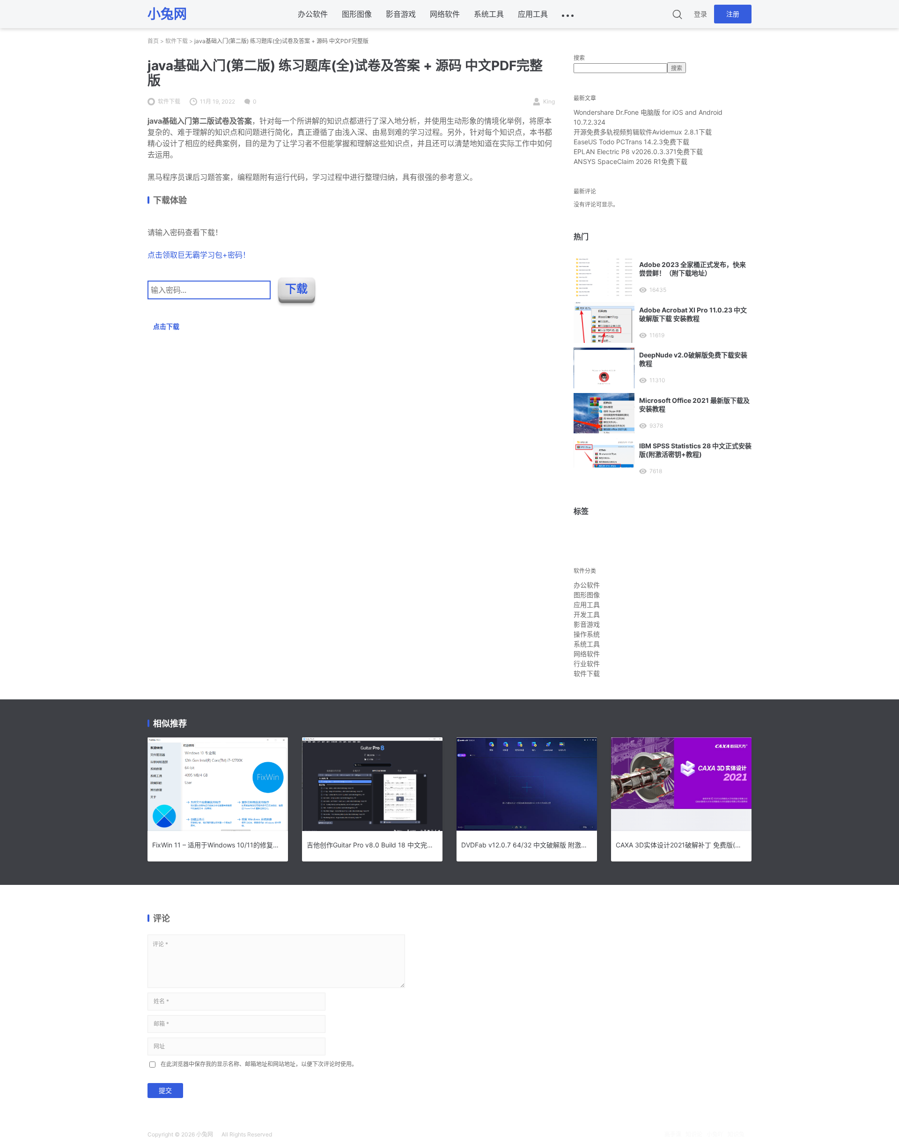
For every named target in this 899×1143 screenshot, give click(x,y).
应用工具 (533, 14)
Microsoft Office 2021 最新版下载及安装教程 (694, 404)
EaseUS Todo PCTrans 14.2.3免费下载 (631, 142)
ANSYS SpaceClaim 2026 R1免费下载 (630, 161)
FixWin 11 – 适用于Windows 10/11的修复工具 (217, 845)
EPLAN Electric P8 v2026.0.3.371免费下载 (638, 152)
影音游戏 (401, 14)
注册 (732, 14)
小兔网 (204, 1134)
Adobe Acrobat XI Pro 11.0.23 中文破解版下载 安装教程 (693, 314)
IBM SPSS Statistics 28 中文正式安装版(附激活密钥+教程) (695, 450)
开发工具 (587, 614)
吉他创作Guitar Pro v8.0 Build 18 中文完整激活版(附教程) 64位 (372, 845)
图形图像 (357, 14)
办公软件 (313, 14)
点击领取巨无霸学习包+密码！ (198, 255)
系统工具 (489, 14)
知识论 (693, 1134)
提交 (165, 1090)
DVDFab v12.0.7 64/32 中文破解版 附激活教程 (526, 845)
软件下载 (176, 41)
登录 (700, 14)
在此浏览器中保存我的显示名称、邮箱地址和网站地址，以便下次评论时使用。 (259, 1064)
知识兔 (736, 1134)
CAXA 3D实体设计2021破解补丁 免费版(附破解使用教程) (681, 845)
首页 (153, 41)
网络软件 (445, 14)
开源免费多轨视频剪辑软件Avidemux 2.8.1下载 (643, 132)
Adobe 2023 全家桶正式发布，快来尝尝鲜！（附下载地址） (692, 268)
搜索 (579, 57)
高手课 (672, 1134)
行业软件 (587, 664)
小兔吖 (715, 1134)
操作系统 (587, 634)
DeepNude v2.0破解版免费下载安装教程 (693, 359)
